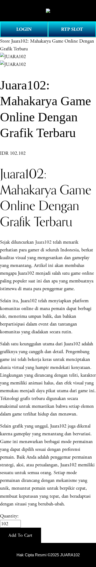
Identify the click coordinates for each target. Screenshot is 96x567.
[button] (20, 535)
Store (5, 41)
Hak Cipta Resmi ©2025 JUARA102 (48, 555)
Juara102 (43, 242)
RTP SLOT (72, 29)
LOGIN (24, 29)
